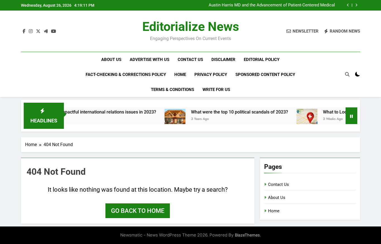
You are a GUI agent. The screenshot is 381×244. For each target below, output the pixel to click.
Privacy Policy (210, 74)
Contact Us (190, 59)
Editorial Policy (261, 59)
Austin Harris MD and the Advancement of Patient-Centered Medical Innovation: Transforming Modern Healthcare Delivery (272, 5)
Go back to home (137, 210)
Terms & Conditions (172, 89)
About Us (111, 59)
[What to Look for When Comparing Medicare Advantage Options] (300, 119)
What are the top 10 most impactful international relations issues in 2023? (75, 112)
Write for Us (216, 89)
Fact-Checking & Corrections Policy (126, 74)
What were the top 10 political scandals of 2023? (232, 112)
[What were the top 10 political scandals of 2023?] (168, 119)
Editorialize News (190, 26)
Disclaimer (223, 59)
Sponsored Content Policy (265, 74)
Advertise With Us (149, 59)
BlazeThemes (247, 235)
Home (180, 74)
